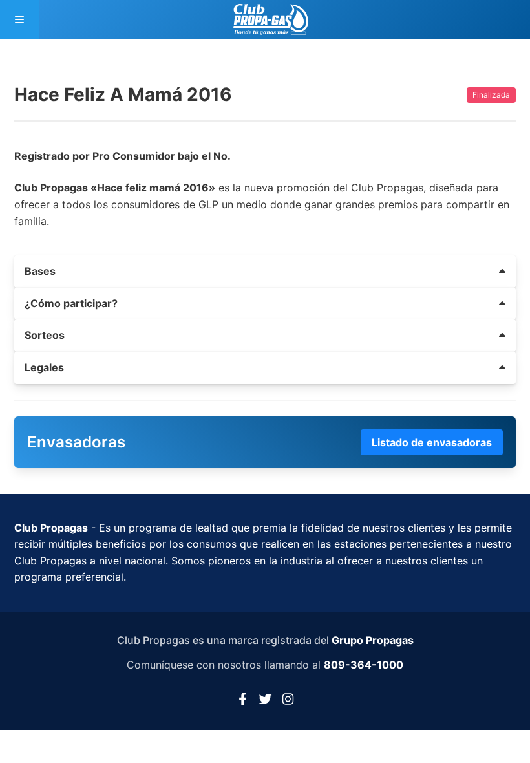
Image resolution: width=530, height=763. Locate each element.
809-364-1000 (363, 664)
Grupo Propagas (373, 640)
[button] (265, 271)
